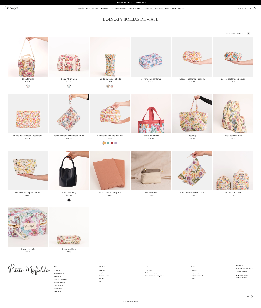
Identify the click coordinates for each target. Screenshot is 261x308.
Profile (193, 278)
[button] (241, 33)
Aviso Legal (148, 270)
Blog (100, 281)
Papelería (57, 270)
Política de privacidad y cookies (155, 276)
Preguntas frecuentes (197, 276)
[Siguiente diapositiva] (44, 57)
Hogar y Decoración (60, 282)
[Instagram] (251, 296)
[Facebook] (248, 296)
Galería (101, 278)
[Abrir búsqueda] (246, 8)
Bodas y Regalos (59, 273)
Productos (194, 270)
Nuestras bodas (104, 276)
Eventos (102, 270)
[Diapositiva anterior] (11, 57)
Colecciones (58, 288)
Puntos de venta (196, 273)
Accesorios (57, 276)
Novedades (57, 291)
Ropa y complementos (61, 279)
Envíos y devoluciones (152, 273)
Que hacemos (103, 273)
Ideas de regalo (59, 285)
